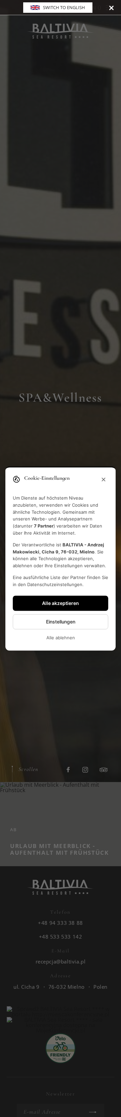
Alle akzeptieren (60, 603)
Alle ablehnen (60, 637)
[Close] (111, 7)
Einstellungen (60, 621)
